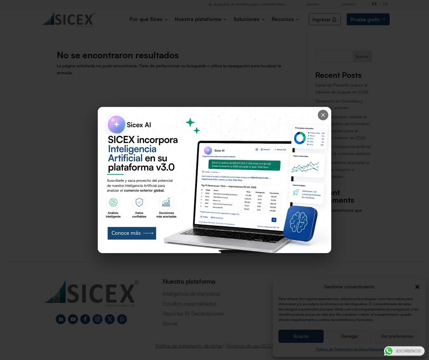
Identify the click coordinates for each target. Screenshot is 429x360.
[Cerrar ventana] (323, 115)
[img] (214, 180)
